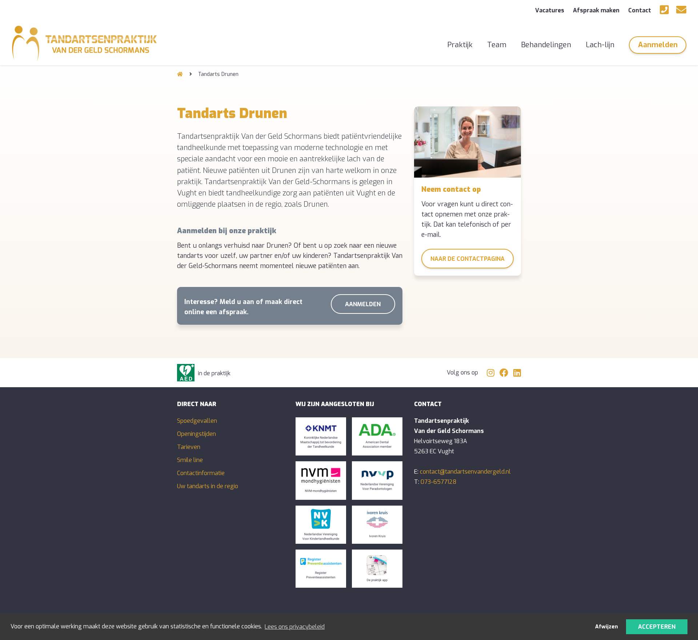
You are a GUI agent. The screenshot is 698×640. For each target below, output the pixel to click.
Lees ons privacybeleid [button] (295, 627)
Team (496, 45)
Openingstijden (196, 434)
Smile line (190, 460)
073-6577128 (439, 482)
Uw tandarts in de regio (207, 486)
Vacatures (549, 10)
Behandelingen (546, 45)
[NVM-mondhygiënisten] (321, 480)
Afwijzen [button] (606, 626)
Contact (639, 10)
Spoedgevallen (197, 421)
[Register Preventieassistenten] (321, 569)
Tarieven (188, 447)
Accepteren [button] (656, 627)
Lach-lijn (600, 45)
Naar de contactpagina (467, 259)
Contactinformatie (201, 473)
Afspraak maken (596, 10)
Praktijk (460, 45)
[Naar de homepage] (180, 74)
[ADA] (377, 436)
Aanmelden (658, 45)
